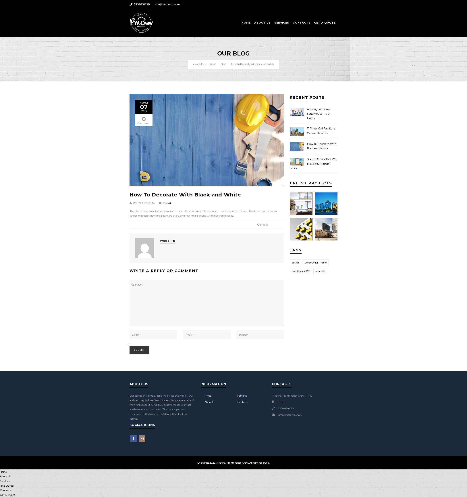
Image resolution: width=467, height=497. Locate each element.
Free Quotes (7, 485)
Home (246, 22)
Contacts (301, 22)
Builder (295, 262)
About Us (262, 22)
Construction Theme (316, 262)
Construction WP (301, 270)
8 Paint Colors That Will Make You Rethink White (313, 164)
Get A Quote (325, 22)
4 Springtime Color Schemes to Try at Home (319, 114)
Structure (320, 270)
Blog (223, 64)
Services (281, 22)
